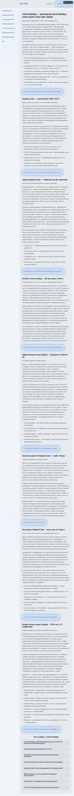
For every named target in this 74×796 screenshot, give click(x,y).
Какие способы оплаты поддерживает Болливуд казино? (43, 768)
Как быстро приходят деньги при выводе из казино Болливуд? (41, 755)
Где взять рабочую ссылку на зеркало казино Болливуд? (43, 762)
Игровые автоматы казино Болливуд (9, 15)
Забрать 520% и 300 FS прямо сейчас (42, 172)
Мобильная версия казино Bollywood (9, 32)
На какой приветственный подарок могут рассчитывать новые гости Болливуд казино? (43, 742)
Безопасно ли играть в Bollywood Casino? (38, 749)
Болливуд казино (7, 10)
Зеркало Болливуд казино (9, 23)
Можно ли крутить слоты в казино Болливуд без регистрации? (40, 774)
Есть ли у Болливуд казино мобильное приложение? (41, 787)
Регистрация (64, 4)
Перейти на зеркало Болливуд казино (43, 271)
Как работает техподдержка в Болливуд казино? (40, 781)
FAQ (3, 41)
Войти (50, 4)
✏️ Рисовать (68, 2)
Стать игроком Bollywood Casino (41, 617)
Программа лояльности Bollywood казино (9, 37)
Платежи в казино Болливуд (9, 28)
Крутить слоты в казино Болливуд (42, 729)
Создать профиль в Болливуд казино (43, 91)
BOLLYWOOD (24, 4)
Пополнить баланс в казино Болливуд (43, 347)
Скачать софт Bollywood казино (41, 448)
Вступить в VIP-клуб (34, 522)
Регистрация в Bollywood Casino (9, 19)
